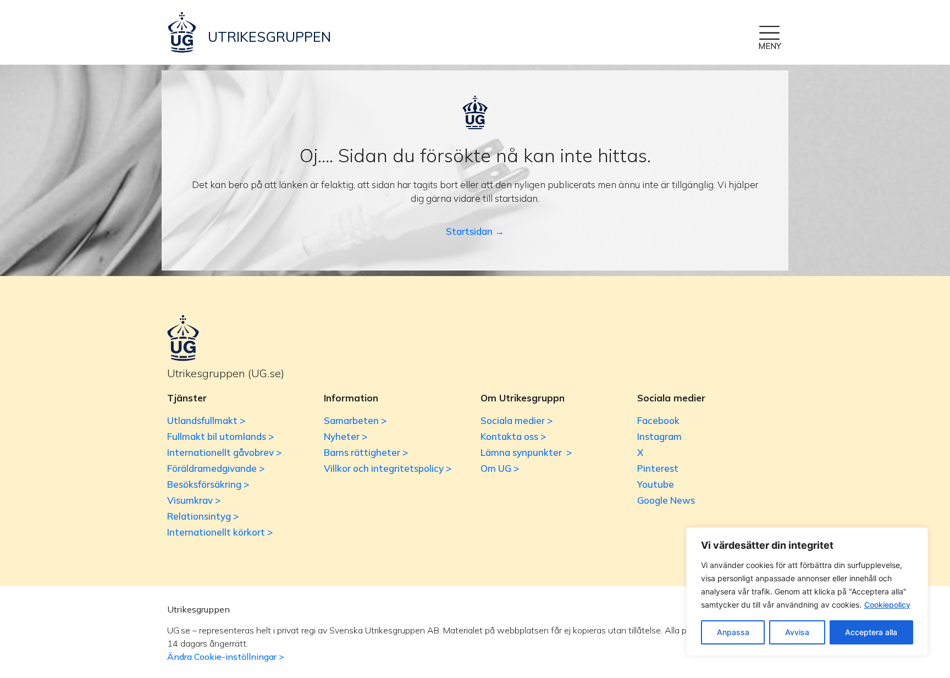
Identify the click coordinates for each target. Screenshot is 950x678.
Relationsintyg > (203, 516)
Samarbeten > (355, 420)
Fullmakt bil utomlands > (220, 436)
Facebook (658, 420)
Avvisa (797, 632)
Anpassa (733, 632)
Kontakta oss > (513, 436)
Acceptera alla (871, 632)
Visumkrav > (193, 500)
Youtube (655, 484)
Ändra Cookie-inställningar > (225, 656)
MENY (769, 46)
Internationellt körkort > (220, 532)
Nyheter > (345, 436)
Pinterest (657, 468)
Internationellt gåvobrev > (224, 452)
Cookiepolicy (887, 604)
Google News (666, 500)
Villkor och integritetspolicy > (387, 468)
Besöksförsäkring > (208, 484)
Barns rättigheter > (366, 452)
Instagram (659, 436)
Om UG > (499, 468)
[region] (807, 591)
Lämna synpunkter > (526, 452)
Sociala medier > (516, 420)
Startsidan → (475, 231)
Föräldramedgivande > (215, 468)
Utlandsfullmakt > (206, 420)
